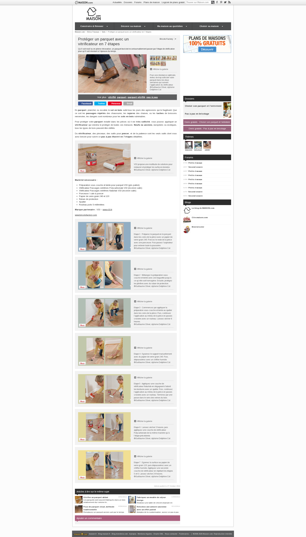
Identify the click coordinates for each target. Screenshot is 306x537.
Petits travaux (195, 163)
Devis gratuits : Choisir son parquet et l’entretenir (207, 122)
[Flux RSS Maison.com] (229, 2)
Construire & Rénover (91, 26)
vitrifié (112, 97)
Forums (138, 2)
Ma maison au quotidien (170, 26)
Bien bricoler (198, 227)
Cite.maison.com (200, 217)
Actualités (117, 2)
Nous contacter (171, 534)
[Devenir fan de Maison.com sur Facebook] (217, 2)
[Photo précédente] (95, 73)
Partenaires (184, 534)
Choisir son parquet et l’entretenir (203, 106)
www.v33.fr (107, 209)
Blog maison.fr (104, 534)
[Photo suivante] (129, 73)
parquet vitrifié (136, 97)
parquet (121, 97)
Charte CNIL (158, 534)
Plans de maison (152, 2)
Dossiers (128, 2)
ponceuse (198, 150)
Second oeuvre (195, 167)
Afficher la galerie (160, 69)
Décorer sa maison (131, 26)
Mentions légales (145, 534)
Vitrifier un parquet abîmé (95, 497)
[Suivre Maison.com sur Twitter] (225, 2)
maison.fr (93, 534)
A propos (132, 534)
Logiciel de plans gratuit (173, 2)
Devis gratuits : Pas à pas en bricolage (207, 128)
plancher (188, 150)
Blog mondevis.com (120, 534)
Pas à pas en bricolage (197, 114)
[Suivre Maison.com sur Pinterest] (221, 2)
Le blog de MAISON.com (203, 208)
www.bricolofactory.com (86, 215)
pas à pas (152, 97)
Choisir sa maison (209, 26)
